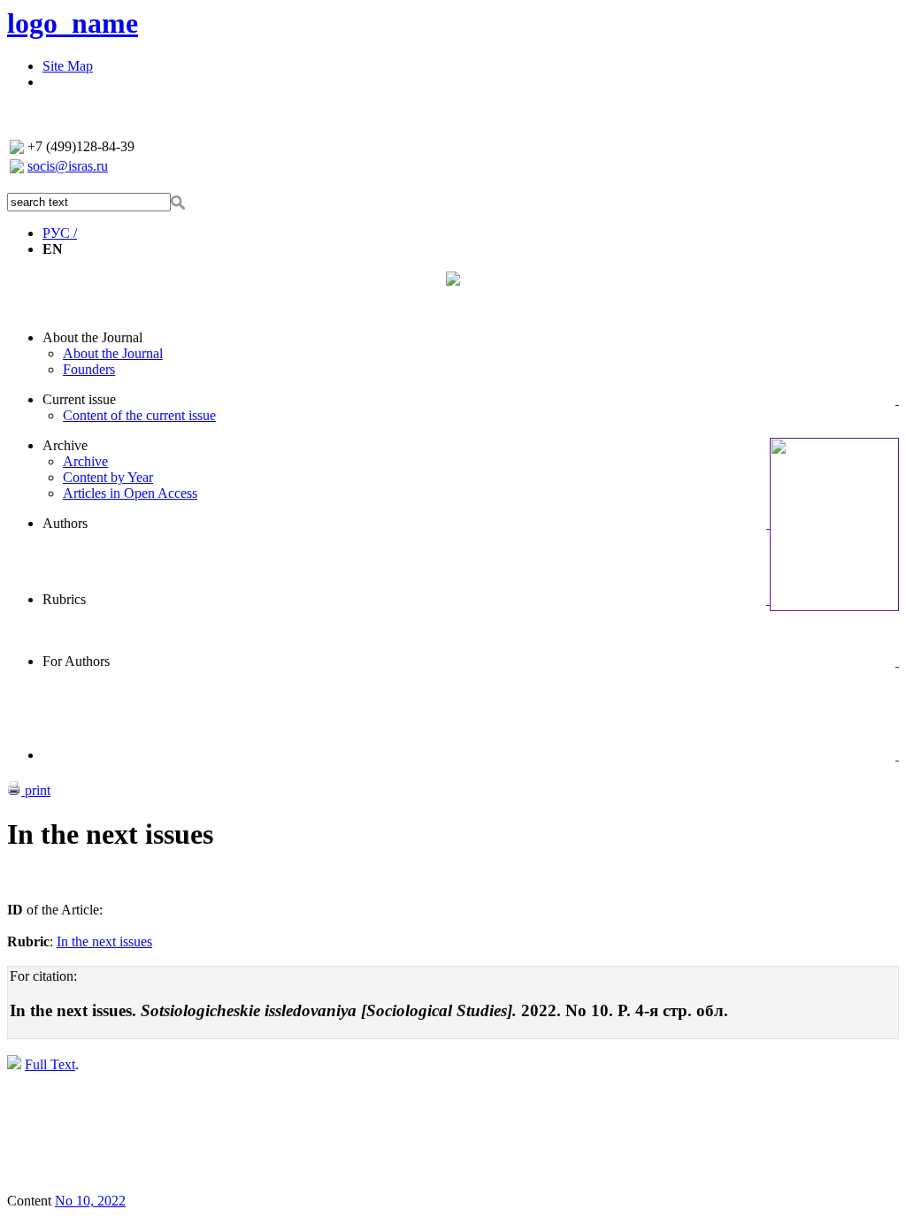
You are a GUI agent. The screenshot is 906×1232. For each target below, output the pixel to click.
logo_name (72, 23)
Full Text (50, 1064)
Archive (65, 445)
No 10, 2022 (90, 1200)
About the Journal (92, 337)
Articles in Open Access (130, 493)
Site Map (67, 65)
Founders (89, 369)
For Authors (76, 661)
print (35, 790)
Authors (65, 523)
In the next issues (104, 941)
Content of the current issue (139, 415)
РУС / (59, 233)
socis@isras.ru (67, 165)
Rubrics (64, 599)
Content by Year (108, 477)
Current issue (79, 399)
